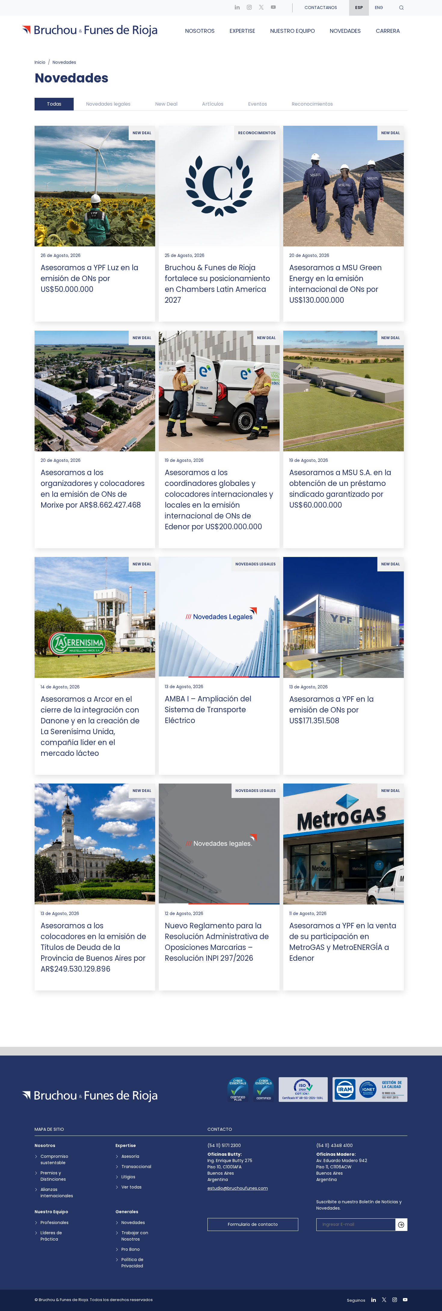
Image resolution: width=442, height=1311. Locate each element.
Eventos (257, 103)
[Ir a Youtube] (273, 7)
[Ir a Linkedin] (237, 7)
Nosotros (200, 31)
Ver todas (131, 1187)
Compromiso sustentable (54, 1159)
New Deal (166, 103)
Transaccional (136, 1167)
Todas (54, 103)
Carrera (388, 31)
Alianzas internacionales (57, 1192)
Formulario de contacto (253, 1224)
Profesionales (55, 1223)
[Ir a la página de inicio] (89, 1096)
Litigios (128, 1177)
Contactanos (321, 8)
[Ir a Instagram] (249, 7)
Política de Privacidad (132, 1263)
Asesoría (130, 1156)
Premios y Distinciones (53, 1176)
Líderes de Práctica (51, 1236)
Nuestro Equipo (292, 31)
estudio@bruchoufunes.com (237, 1188)
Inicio (40, 62)
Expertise (242, 31)
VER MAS (221, 1018)
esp (359, 8)
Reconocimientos (312, 103)
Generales (126, 1212)
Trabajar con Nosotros (134, 1236)
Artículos (212, 103)
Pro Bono (130, 1249)
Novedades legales (108, 103)
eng (379, 8)
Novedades (345, 31)
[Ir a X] (261, 7)
